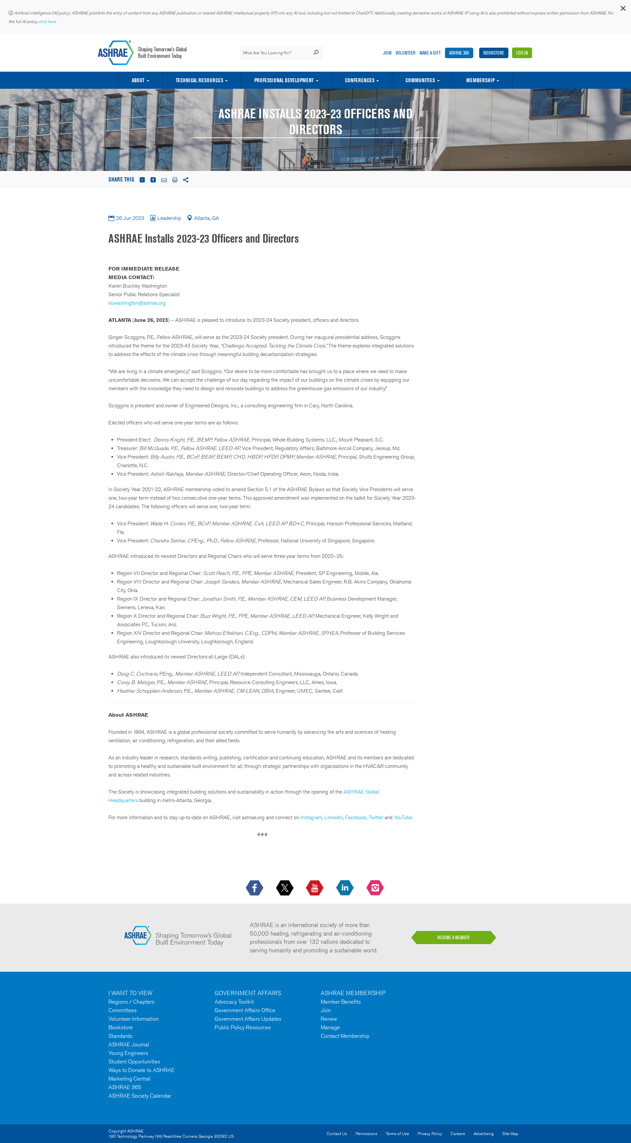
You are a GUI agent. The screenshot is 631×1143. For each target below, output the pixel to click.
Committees (122, 1010)
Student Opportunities (134, 1061)
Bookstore (493, 53)
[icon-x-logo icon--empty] (285, 888)
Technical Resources (199, 80)
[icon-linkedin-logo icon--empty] (345, 888)
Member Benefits (341, 1001)
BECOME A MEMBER (453, 938)
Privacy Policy (430, 1133)
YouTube (403, 817)
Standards (120, 1036)
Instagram (311, 817)
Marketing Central (129, 1078)
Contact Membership (345, 1036)
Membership (480, 80)
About (138, 80)
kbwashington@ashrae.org (137, 303)
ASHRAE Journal (128, 1044)
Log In (522, 53)
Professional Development (284, 80)
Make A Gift (430, 53)
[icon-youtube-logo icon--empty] (315, 888)
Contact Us (337, 1133)
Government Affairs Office (245, 1010)
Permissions (366, 1133)
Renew (329, 1018)
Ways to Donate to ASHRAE (141, 1070)
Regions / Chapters (131, 1001)
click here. (48, 21)
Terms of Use (397, 1133)
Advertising (484, 1133)
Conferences (359, 80)
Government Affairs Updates (248, 1018)
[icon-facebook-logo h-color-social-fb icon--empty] (255, 888)
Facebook (355, 817)
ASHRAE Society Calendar (139, 1095)
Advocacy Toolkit (234, 1001)
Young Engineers (128, 1053)
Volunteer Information (133, 1018)
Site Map (510, 1133)
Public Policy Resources (243, 1027)
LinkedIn (333, 817)
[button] (623, 10)
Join (387, 53)
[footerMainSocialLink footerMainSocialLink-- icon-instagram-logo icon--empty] (375, 888)
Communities (420, 80)
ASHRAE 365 (459, 53)
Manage (330, 1027)
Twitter (376, 817)
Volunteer (405, 53)
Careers (458, 1133)
